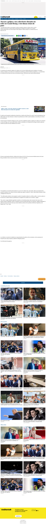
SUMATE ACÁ (18, 516)
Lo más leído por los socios (5, 285)
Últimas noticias (3, 424)
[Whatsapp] (17, 36)
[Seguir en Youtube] (36, 510)
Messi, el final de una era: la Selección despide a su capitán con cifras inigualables (34, 354)
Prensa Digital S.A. (23, 520)
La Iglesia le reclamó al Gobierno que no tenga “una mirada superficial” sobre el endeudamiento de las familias (12, 404)
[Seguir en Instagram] (35, 510)
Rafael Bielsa (2, 421)
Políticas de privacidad (23, 521)
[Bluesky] (21, 36)
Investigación (17, 18)
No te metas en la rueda (5, 420)
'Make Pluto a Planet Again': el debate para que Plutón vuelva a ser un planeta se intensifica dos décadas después (11, 475)
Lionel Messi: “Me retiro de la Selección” (30, 317)
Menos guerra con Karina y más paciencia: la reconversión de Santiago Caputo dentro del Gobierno (11, 318)
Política (2, 18)
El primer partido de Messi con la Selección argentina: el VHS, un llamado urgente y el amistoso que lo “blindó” (33, 337)
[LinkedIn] (25, 36)
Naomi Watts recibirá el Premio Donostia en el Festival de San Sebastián (34, 440)
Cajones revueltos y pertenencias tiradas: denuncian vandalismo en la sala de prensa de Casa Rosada (33, 388)
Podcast (24, 18)
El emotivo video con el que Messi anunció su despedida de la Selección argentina (11, 354)
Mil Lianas (20, 18)
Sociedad (9, 18)
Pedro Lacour (2, 319)
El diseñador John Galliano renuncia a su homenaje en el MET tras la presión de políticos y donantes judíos (33, 421)
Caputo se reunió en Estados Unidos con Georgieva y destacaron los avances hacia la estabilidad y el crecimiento (33, 371)
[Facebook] (19, 36)
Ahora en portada (4, 321)
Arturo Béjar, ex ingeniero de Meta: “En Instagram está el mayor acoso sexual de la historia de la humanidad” (34, 301)
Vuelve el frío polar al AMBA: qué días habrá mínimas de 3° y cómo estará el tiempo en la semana (11, 301)
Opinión (12, 18)
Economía (5, 18)
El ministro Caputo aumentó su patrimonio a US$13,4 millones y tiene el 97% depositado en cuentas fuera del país (11, 371)
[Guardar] (27, 36)
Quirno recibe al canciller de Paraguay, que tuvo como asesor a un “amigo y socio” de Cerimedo (33, 404)
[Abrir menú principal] (45, 16)
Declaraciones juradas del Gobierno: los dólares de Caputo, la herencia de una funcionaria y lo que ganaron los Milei (11, 388)
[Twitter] (23, 36)
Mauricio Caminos (25, 405)
